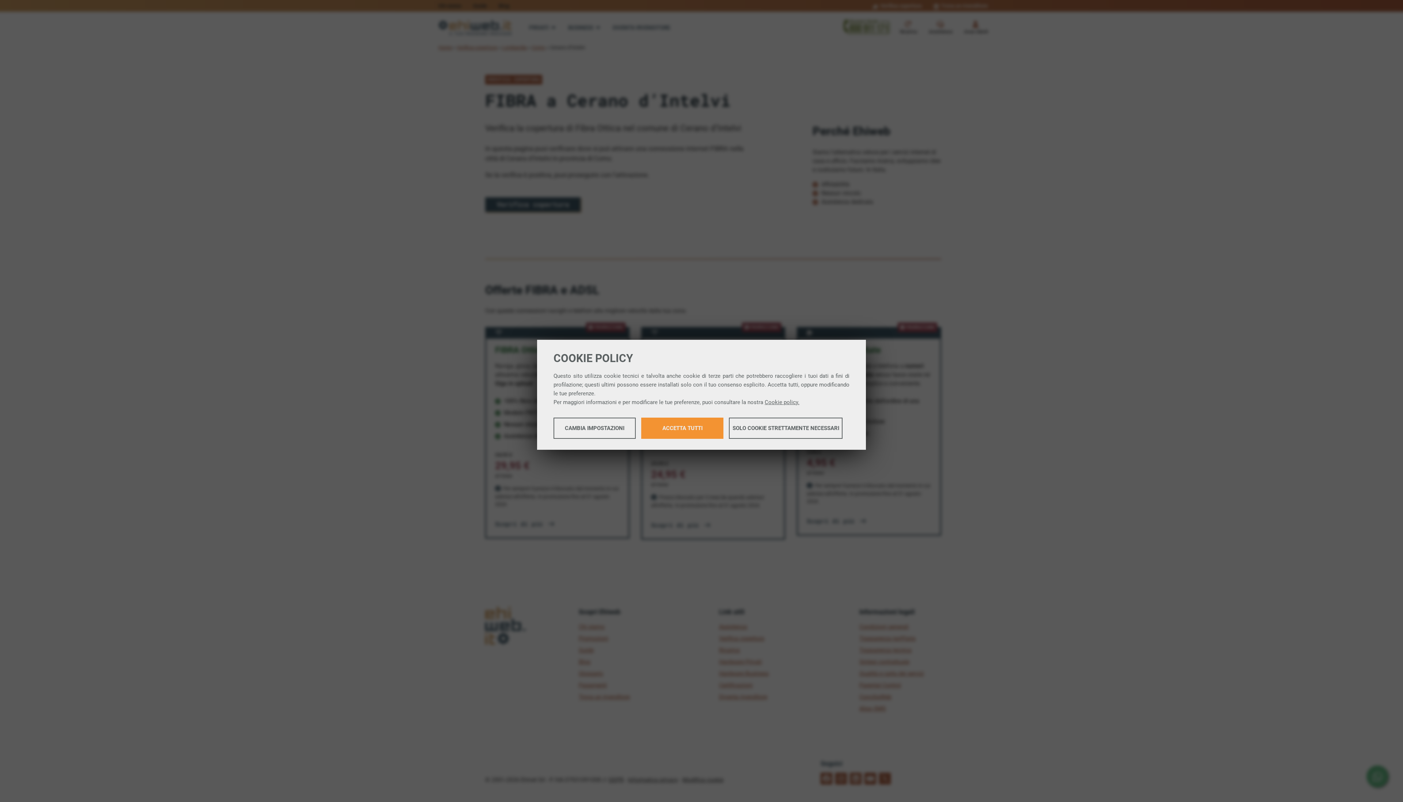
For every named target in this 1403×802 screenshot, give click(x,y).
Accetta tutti (682, 428)
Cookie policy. (782, 402)
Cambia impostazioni (594, 428)
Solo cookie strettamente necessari (786, 428)
